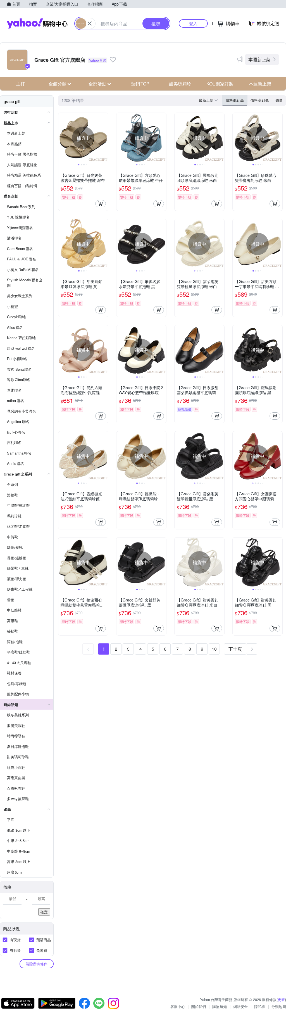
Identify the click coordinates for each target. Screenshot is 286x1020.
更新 (281, 999)
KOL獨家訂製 (219, 83)
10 (214, 649)
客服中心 (177, 1006)
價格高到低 (260, 100)
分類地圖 (278, 1006)
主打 (20, 83)
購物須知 (219, 1006)
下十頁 (235, 649)
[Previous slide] (62, 138)
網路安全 (240, 1006)
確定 (44, 911)
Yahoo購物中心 (37, 23)
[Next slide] (104, 138)
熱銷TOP (140, 83)
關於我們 (198, 1006)
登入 (193, 23)
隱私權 (259, 1006)
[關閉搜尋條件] (89, 23)
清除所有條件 (36, 963)
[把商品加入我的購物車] (100, 203)
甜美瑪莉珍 (180, 83)
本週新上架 (259, 59)
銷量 (279, 100)
